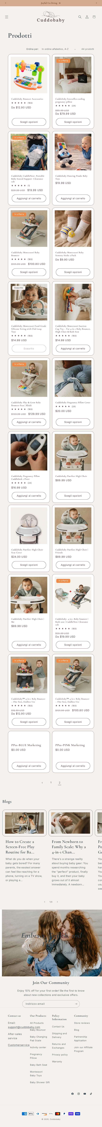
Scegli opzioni (29, 122)
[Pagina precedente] (42, 782)
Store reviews (82, 1023)
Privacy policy (60, 1054)
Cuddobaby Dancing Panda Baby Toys (71, 177)
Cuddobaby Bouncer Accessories (27, 99)
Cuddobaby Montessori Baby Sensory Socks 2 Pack (69, 254)
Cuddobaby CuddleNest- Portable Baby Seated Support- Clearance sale (27, 179)
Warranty (57, 1061)
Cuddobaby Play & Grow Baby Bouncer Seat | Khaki (26, 404)
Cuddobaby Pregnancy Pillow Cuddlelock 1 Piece (25, 477)
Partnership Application (80, 1038)
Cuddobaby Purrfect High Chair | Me (27, 620)
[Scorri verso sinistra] (45, 902)
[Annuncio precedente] (5, 3)
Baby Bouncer (38, 1030)
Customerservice (19, 1045)
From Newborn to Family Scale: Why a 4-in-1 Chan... (69, 847)
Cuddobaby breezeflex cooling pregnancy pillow (70, 100)
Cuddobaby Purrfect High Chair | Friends (71, 551)
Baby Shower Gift (40, 1082)
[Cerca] (80, 16)
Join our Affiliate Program (83, 1049)
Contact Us (58, 1026)
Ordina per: (32, 49)
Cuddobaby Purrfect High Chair (71, 476)
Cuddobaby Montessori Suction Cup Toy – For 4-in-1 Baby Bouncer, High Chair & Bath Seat (73, 329)
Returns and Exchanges (59, 1046)
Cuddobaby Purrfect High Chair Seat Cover (27, 551)
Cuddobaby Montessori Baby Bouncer (25, 254)
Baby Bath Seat (38, 1065)
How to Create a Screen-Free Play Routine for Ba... (20, 847)
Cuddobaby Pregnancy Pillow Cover (72, 402)
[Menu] (6, 16)
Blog (76, 1030)
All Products (37, 1023)
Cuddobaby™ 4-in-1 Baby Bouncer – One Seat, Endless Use (28, 700)
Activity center (38, 1047)
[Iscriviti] (76, 1004)
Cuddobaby (55, 1119)
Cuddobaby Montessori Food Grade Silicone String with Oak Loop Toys (28, 329)
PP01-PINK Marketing (70, 745)
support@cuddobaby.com (24, 1027)
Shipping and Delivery (59, 1035)
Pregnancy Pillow (36, 1056)
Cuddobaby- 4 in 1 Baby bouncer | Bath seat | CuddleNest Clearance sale (71, 622)
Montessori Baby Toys (36, 1073)
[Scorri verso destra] (57, 902)
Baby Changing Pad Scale (38, 1038)
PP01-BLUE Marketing (26, 745)
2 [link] (59, 782)
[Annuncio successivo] (96, 3)
